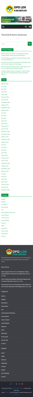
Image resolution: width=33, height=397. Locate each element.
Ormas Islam (4, 231)
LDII (2, 210)
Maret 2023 (4, 182)
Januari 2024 (4, 160)
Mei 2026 (3, 89)
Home (3, 353)
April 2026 (4, 92)
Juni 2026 (3, 86)
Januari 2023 (4, 187)
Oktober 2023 (4, 166)
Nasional (3, 223)
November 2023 (5, 163)
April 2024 (4, 152)
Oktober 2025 (4, 105)
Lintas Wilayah (5, 220)
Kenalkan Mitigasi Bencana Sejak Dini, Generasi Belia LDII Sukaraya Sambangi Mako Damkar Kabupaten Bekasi (15, 72)
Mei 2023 (3, 176)
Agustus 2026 (4, 84)
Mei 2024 (3, 150)
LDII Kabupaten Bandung (8, 212)
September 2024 (5, 139)
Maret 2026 (4, 94)
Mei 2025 (3, 118)
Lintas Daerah (5, 215)
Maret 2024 (4, 155)
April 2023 (4, 179)
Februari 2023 (5, 184)
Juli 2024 (3, 145)
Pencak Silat (4, 233)
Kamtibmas (4, 204)
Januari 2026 (4, 99)
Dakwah (3, 202)
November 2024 (5, 134)
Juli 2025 (3, 113)
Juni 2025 (3, 115)
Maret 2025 (4, 123)
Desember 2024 (5, 131)
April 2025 (4, 121)
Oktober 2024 (4, 137)
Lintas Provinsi (5, 217)
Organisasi (4, 228)
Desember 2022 (5, 190)
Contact (3, 376)
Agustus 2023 (4, 171)
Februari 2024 (5, 158)
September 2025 (5, 107)
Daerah (3, 199)
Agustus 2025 (4, 110)
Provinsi (3, 236)
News (2, 225)
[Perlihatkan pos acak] (30, 27)
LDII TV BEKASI (5, 373)
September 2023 (5, 168)
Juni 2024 (3, 147)
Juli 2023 (3, 174)
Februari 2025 (5, 126)
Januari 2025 (4, 129)
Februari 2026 (5, 97)
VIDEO (3, 356)
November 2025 (5, 102)
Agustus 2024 (4, 142)
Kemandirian (4, 207)
